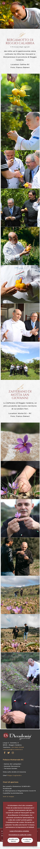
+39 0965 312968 (17, 747)
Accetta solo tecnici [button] (13, 840)
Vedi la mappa (8, 796)
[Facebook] (4, 753)
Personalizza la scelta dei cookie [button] (20, 834)
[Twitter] (8, 753)
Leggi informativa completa (19, 831)
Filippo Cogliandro (14, 775)
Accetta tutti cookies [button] (27, 840)
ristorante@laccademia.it (13, 749)
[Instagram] (13, 753)
